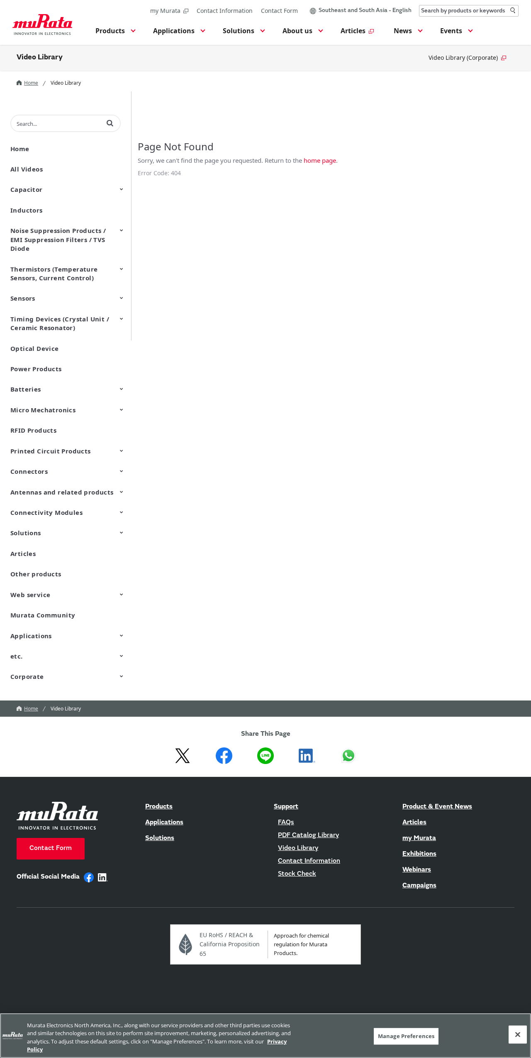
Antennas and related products (62, 492)
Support (286, 806)
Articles (23, 553)
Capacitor (26, 189)
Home (31, 82)
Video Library (40, 57)
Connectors (29, 471)
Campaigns (419, 885)
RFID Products (33, 430)
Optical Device (34, 348)
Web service (30, 594)
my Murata (165, 11)
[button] (114, 33)
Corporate (27, 676)
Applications (31, 636)
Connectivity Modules (46, 512)
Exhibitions (419, 854)
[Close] (518, 1034)
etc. (16, 656)
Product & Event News (437, 806)
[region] (265, 1035)
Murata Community (42, 615)
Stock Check (297, 874)
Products (159, 806)
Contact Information (225, 11)
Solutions (25, 533)
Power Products (36, 369)
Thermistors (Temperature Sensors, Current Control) (54, 273)
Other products (35, 574)
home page (320, 160)
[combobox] (469, 11)
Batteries (25, 389)
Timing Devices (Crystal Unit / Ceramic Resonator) (59, 323)
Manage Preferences (406, 1036)
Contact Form (279, 11)
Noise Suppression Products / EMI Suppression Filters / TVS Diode (58, 239)
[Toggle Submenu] (121, 189)
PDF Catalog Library (308, 835)
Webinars (416, 870)
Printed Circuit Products (50, 451)
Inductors (26, 210)
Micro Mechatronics (43, 410)
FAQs (286, 822)
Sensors (22, 298)
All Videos (26, 169)
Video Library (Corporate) (463, 57)
